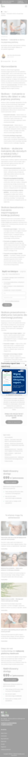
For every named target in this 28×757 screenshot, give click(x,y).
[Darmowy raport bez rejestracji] (14, 394)
